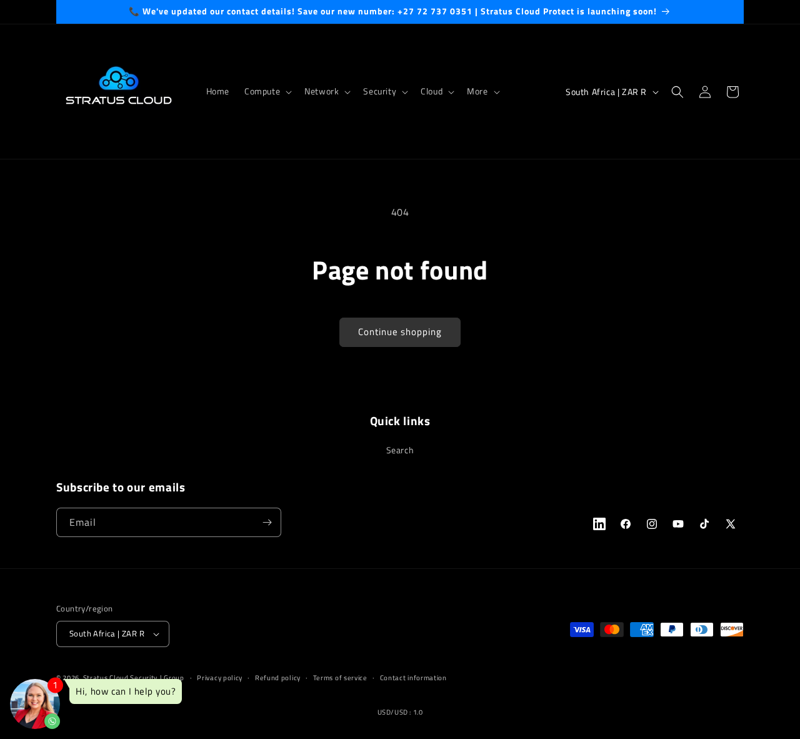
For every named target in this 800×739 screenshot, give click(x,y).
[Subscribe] (267, 522)
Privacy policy (219, 678)
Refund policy (278, 678)
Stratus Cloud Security (120, 678)
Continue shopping (400, 331)
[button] (267, 91)
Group (174, 678)
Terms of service (340, 678)
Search (400, 449)
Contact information (413, 678)
